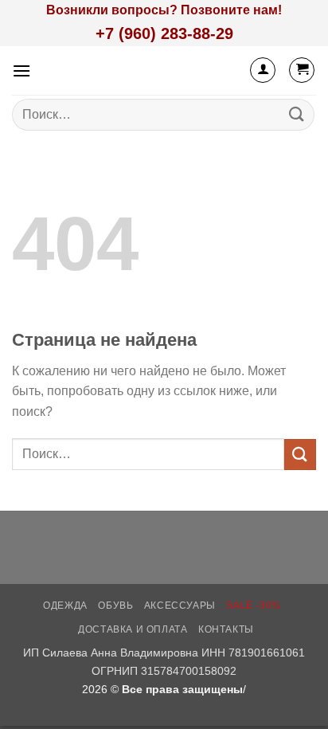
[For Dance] (163, 70)
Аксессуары (180, 605)
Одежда (65, 605)
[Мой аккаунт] (262, 70)
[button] (21, 70)
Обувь (115, 605)
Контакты (226, 629)
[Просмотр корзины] (301, 70)
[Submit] (297, 114)
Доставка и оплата (132, 629)
